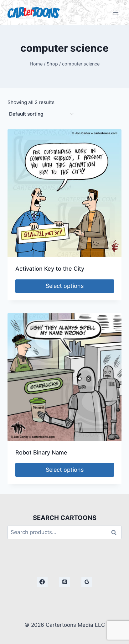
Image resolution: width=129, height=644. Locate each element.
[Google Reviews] (86, 582)
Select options (65, 286)
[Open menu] (115, 12)
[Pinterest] (64, 582)
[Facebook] (42, 582)
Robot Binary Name (41, 452)
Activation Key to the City (49, 268)
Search (115, 532)
